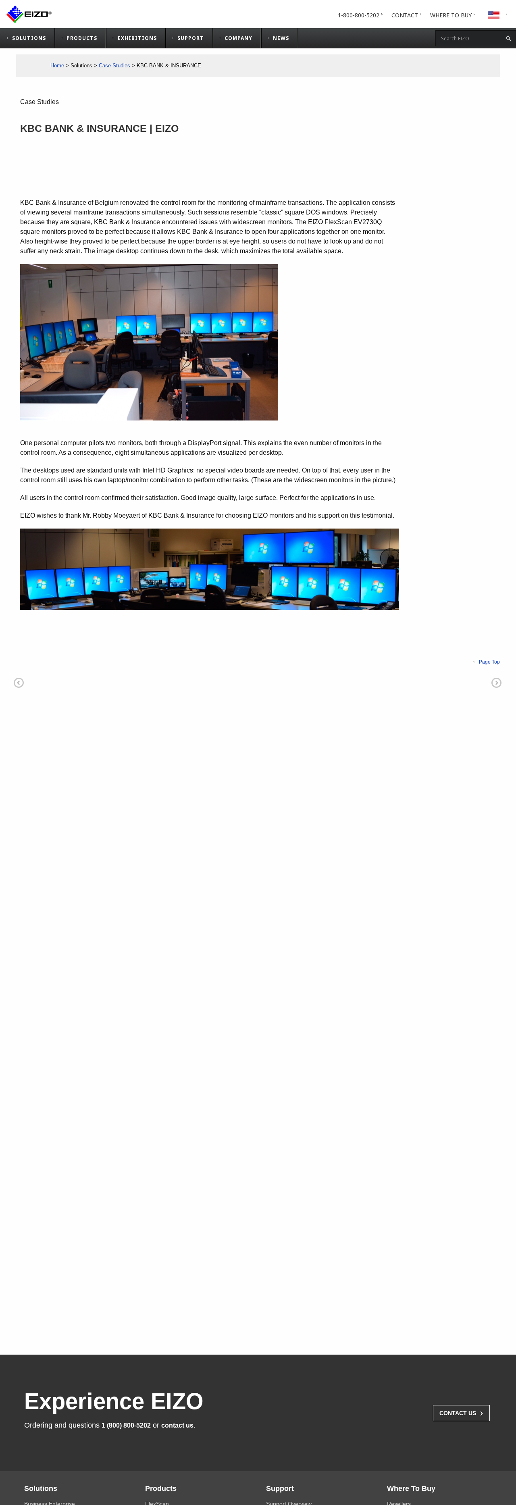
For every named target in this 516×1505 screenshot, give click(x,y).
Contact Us (461, 1412)
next (496, 683)
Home (57, 65)
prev (19, 683)
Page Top (489, 662)
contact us (177, 1425)
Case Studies (114, 65)
